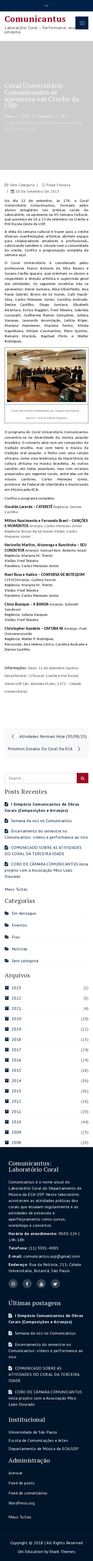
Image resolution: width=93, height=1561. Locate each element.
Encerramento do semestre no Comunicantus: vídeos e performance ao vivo (46, 1350)
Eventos (19, 925)
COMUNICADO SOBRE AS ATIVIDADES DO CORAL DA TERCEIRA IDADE (44, 1374)
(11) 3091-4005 (44, 1248)
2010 (16, 1121)
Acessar (16, 1472)
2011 (16, 1111)
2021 (16, 1008)
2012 (16, 1101)
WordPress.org (22, 1503)
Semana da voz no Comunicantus (41, 820)
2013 (16, 1090)
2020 (16, 1018)
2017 (16, 1049)
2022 (16, 998)
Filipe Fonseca (59, 185)
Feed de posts (22, 1482)
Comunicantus (35, 18)
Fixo (16, 936)
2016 (16, 1060)
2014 (16, 1080)
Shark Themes (62, 1551)
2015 (16, 1070)
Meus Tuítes (16, 889)
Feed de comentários (28, 1492)
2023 (16, 987)
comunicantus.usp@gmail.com (52, 1256)
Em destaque (24, 913)
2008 (16, 1142)
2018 (16, 1039)
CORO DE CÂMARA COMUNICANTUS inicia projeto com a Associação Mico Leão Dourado (46, 870)
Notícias (20, 948)
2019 (16, 1029)
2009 (16, 1132)
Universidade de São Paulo (33, 1432)
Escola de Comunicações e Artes (38, 1440)
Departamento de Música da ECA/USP (44, 1448)
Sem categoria (22, 185)
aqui (22, 255)
